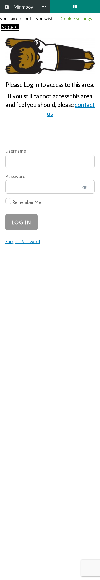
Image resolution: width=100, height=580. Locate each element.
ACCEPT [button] (10, 27)
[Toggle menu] (43, 7)
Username (15, 151)
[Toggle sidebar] (75, 6)
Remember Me (26, 202)
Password (15, 176)
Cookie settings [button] (76, 18)
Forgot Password (22, 241)
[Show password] (85, 187)
